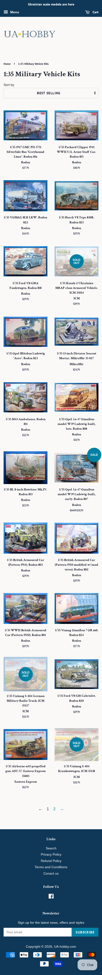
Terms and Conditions (51, 867)
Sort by (9, 85)
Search (51, 848)
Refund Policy (51, 861)
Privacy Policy (51, 854)
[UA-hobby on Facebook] (51, 897)
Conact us (51, 873)
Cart (95, 12)
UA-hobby (61, 946)
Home (7, 64)
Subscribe (85, 932)
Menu (14, 12)
